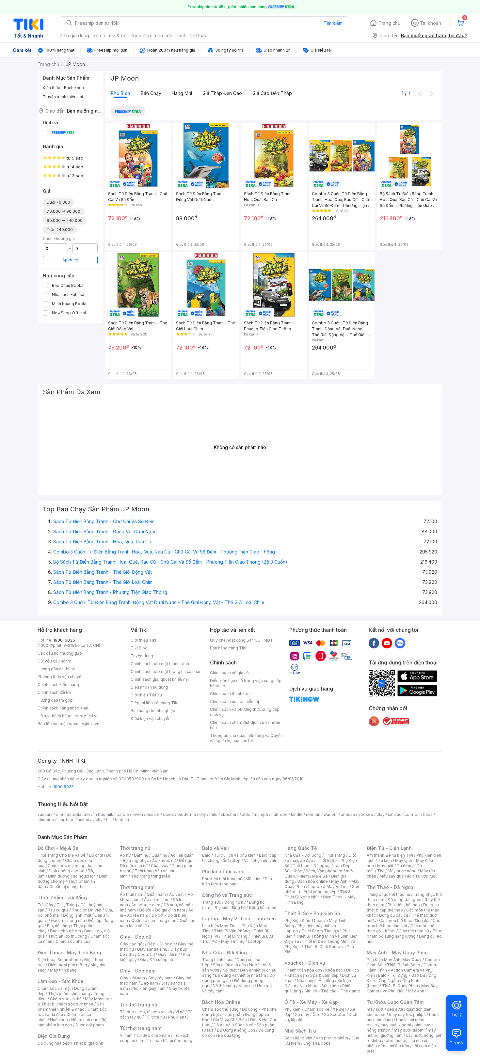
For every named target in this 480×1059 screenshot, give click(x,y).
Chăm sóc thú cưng (220, 1009)
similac (394, 814)
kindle (297, 814)
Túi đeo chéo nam (153, 1035)
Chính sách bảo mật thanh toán (160, 663)
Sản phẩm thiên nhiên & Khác (71, 1007)
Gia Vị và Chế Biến (230, 1019)
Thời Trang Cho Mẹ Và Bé (62, 855)
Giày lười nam (132, 977)
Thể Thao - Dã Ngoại (391, 887)
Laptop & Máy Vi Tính (328, 886)
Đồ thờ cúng (224, 985)
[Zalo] (400, 643)
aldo (246, 814)
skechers (230, 814)
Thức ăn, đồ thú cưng (67, 936)
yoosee (365, 814)
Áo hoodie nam (145, 904)
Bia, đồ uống (58, 925)
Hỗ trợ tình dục (84, 1019)
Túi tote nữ (155, 1017)
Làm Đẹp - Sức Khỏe (60, 981)
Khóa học (334, 970)
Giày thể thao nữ (414, 930)
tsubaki (122, 819)
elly (202, 814)
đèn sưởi (395, 1009)
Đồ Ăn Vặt (223, 1024)
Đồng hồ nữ (235, 902)
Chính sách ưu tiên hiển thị (234, 701)
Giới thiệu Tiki (143, 640)
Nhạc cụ (246, 985)
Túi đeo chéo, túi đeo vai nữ (146, 1011)
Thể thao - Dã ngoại (311, 865)
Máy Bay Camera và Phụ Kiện (402, 988)
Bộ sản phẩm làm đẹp (72, 1022)
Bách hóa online (312, 881)
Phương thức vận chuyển (61, 676)
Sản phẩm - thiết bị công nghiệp (321, 889)
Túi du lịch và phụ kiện (235, 855)
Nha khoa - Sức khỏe (319, 985)
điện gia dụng (74, 35)
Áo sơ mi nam (156, 899)
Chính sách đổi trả (54, 692)
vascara (45, 814)
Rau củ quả (58, 910)
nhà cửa (163, 35)
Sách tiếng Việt (298, 1038)
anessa (348, 814)
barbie (123, 814)
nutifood (279, 814)
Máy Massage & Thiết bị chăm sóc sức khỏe (75, 1001)
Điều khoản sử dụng (149, 687)
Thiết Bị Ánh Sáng (403, 964)
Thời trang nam (137, 887)
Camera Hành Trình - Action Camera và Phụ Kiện (403, 970)
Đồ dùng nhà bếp (54, 1043)
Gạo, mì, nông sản (68, 920)
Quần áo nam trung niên (153, 920)
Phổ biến (120, 93)
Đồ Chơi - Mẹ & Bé (58, 848)
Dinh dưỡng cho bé (67, 870)
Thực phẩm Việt (87, 910)
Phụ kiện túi (179, 1017)
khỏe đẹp (141, 35)
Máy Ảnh (416, 991)
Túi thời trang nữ (138, 1004)
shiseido (46, 819)
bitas (428, 814)
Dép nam (149, 983)
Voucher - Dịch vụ (304, 963)
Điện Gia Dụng (54, 1036)
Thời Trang (335, 855)
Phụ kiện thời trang (223, 871)
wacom (331, 814)
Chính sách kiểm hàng (58, 684)
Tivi (380, 870)
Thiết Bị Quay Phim (400, 985)
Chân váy (159, 865)
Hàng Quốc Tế (300, 848)
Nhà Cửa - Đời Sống (224, 952)
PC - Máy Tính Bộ (228, 941)
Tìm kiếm (333, 23)
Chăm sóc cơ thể (66, 998)
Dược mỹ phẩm (89, 1024)
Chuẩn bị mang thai (67, 886)
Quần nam (156, 894)
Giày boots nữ (141, 954)
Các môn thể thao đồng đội (404, 920)
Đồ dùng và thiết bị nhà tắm (240, 975)
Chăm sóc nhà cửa (73, 941)
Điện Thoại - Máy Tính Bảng (69, 952)
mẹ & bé (118, 35)
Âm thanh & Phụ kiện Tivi (390, 855)
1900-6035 (64, 640)
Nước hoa (59, 1019)
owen (137, 814)
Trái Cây (45, 904)
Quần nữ (159, 855)
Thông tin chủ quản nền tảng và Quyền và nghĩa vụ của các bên (246, 738)
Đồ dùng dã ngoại (404, 899)
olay (380, 814)
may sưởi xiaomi (395, 1024)
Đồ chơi (96, 855)
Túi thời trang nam (140, 1028)
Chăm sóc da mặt (54, 988)
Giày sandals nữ (152, 949)
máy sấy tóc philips (407, 1014)
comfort (412, 814)
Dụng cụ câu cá (393, 915)
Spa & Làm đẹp (324, 975)
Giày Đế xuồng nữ (156, 959)
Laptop (255, 941)
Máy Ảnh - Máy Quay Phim (397, 952)
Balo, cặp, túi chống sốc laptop (240, 858)
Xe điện (340, 1009)
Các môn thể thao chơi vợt (403, 923)
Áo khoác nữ (164, 860)
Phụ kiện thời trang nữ (222, 878)
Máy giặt (385, 865)
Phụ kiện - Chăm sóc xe (306, 1009)
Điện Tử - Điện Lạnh (389, 848)
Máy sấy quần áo (395, 876)
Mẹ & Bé (320, 876)
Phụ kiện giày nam (148, 988)
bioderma (186, 814)
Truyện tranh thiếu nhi (63, 96)
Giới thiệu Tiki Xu (146, 695)
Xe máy (302, 1014)
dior (59, 814)
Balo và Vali (215, 848)
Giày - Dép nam (137, 970)
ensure (153, 814)
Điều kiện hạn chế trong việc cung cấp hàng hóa (245, 683)
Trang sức (211, 902)
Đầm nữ (141, 855)
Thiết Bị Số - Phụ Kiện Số (312, 913)
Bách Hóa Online (221, 1002)
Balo (206, 855)
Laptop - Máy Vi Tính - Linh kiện (239, 918)
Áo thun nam (131, 894)
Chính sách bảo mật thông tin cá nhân (166, 671)
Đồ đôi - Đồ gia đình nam (162, 910)
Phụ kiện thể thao (404, 904)
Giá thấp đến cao (222, 93)
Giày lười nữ (169, 954)
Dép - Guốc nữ (161, 944)
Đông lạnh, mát (77, 915)
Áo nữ (125, 855)
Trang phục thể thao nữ (388, 894)
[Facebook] (374, 643)
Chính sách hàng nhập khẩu (63, 708)
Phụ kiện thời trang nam (237, 881)
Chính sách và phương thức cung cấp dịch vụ (245, 712)
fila (109, 819)
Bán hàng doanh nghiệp (153, 710)
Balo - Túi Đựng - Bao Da (401, 975)
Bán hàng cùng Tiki (228, 648)
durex (168, 814)
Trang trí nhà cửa (217, 959)
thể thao (199, 35)
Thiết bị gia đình (88, 1043)
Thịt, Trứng (66, 904)
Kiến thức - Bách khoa (63, 87)
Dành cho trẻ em (65, 930)
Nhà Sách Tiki (300, 1031)
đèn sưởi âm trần (393, 1045)
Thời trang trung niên (150, 876)
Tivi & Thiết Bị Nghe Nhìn (317, 894)
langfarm (65, 819)
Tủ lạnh (385, 860)
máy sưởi (375, 1009)
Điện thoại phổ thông (67, 964)
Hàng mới (182, 93)
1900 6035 (63, 786)
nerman (313, 814)
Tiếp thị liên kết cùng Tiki (154, 702)
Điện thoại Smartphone (59, 959)
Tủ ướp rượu (426, 876)
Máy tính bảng (63, 970)
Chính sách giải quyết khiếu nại (160, 679)
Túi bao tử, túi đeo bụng (170, 1040)
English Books (316, 1043)
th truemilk (103, 814)
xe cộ (99, 35)
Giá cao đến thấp (272, 93)
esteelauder (78, 814)
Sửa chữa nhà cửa (229, 964)
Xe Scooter (334, 1014)
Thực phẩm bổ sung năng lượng (404, 933)
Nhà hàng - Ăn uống (315, 980)
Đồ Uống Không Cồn (236, 1030)
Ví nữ (179, 1011)
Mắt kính (254, 878)
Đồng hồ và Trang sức (227, 895)
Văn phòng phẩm (332, 1038)
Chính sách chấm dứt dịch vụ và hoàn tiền (245, 725)
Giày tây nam (160, 977)
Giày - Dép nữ (136, 937)
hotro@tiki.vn (86, 715)
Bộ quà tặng (229, 1035)
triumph (261, 814)
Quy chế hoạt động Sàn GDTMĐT (241, 640)
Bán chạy (151, 93)
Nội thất (229, 970)
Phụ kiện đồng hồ (230, 907)
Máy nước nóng (402, 870)
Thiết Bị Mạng (234, 936)
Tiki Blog (139, 648)
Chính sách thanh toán (231, 693)
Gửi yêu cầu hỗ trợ (54, 661)
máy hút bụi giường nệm (401, 1033)
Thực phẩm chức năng (69, 993)
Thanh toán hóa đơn (303, 970)
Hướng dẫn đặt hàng (56, 668)
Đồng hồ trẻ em (263, 907)
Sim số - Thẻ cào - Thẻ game (332, 991)
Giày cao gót (132, 944)
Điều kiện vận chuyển (150, 718)
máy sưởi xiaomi (409, 1030)
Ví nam (126, 1035)
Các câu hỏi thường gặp (60, 653)
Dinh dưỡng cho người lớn (72, 876)
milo (213, 814)
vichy (97, 819)
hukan (83, 819)
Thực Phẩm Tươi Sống (62, 897)
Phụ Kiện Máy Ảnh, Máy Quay (394, 959)
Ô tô (316, 1014)
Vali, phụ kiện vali (260, 860)
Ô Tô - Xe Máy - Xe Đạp (311, 1002)
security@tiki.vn (84, 723)
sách (181, 35)
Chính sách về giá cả (229, 672)
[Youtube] (387, 643)
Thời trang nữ (135, 848)
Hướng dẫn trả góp (55, 700)
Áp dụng (70, 259)
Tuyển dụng (142, 655)
